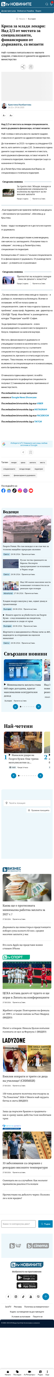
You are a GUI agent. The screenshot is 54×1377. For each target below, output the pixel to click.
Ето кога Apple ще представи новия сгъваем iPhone (23, 946)
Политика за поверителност (36, 1306)
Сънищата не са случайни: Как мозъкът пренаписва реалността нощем (25, 1182)
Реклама (18, 1306)
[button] (15, 706)
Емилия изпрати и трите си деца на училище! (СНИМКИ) (25, 1078)
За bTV (8, 1306)
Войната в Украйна (25, 11)
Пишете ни (37, 1316)
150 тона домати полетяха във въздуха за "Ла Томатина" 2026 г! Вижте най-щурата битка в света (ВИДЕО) (26, 1097)
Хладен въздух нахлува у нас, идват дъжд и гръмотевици (25, 603)
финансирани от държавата (24, 475)
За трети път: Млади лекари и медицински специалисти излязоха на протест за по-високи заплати (34, 190)
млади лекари (24, 469)
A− (4, 115)
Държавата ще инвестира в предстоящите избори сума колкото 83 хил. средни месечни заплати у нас (27, 930)
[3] (51, 4)
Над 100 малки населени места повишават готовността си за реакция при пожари (35, 585)
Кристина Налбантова (19, 104)
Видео (38, 11)
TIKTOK (38, 421)
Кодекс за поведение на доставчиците (27, 1311)
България (32, 19)
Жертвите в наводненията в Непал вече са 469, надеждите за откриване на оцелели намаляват (26, 635)
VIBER (40, 403)
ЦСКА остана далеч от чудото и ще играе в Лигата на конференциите (26, 995)
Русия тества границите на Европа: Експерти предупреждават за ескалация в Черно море (35, 565)
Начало (22, 19)
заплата (32, 462)
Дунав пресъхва (8, 11)
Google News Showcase (24, 397)
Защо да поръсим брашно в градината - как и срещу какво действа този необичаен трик (27, 1115)
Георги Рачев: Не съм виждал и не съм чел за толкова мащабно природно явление (26, 548)
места (42, 462)
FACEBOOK (43, 415)
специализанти (9, 469)
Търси (47, 1224)
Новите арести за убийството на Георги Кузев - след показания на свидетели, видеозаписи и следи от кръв (25, 618)
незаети (6, 475)
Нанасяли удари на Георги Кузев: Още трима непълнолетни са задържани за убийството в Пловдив (25, 758)
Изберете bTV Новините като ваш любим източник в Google (29, 444)
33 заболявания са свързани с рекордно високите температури (25, 1165)
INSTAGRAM (40, 409)
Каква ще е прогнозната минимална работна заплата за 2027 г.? (24, 909)
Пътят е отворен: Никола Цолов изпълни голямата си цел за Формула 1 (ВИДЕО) (26, 1029)
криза (23, 462)
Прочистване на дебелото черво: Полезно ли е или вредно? (26, 1196)
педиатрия (39, 469)
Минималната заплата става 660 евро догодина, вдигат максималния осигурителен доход (22, 690)
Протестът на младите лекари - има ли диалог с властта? (34, 277)
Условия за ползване (21, 1316)
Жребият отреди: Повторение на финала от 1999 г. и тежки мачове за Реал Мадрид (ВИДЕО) (26, 1014)
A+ (11, 115)
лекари (14, 462)
